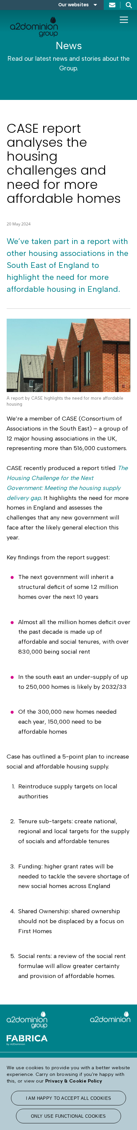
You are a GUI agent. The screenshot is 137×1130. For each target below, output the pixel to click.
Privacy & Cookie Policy (73, 1081)
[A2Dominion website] (101, 1019)
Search (128, 5)
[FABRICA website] (35, 1036)
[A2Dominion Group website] (35, 1019)
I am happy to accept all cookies (68, 1098)
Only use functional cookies (68, 1116)
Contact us (112, 5)
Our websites (73, 5)
